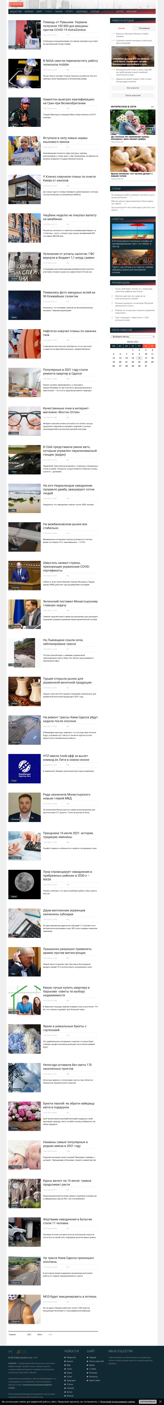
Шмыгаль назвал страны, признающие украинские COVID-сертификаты (66, 566)
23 (139, 362)
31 (146, 366)
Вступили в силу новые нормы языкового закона (65, 140)
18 (152, 358)
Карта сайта (94, 1380)
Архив (91, 1365)
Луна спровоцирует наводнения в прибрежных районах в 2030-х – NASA (67, 875)
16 (139, 358)
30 (139, 366)
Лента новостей (132, 95)
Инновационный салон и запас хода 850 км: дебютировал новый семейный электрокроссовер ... (134, 72)
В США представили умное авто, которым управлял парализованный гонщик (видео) (70, 450)
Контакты (93, 1377)
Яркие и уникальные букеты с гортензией (64, 1028)
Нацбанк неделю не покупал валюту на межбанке (69, 217)
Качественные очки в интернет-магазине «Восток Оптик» (66, 410)
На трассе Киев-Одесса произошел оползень (68, 1260)
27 (120, 366)
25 (152, 362)
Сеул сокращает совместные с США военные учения (131, 318)
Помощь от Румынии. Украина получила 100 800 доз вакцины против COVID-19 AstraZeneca (65, 26)
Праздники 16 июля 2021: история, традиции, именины (68, 835)
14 (126, 358)
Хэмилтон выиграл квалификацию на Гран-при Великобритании (68, 101)
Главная (92, 1357)
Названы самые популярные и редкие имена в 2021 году (65, 1144)
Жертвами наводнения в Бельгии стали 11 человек (67, 1221)
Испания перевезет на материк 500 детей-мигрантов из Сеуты (134, 304)
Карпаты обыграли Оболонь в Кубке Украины (132, 35)
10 (146, 354)
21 (126, 362)
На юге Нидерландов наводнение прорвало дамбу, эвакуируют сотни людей (68, 489)
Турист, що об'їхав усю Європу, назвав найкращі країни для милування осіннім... (132, 270)
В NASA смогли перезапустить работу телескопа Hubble (70, 62)
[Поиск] (142, 4)
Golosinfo (16, 4)
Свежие (121, 28)
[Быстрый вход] (151, 4)
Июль (40, 1335)
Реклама (93, 1373)
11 (152, 354)
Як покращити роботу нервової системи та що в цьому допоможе (133, 196)
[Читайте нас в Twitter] (119, 1370)
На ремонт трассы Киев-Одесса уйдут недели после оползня (70, 719)
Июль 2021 (133, 342)
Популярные (144, 28)
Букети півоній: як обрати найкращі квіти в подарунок (68, 1105)
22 (133, 362)
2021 (29, 1335)
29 (133, 366)
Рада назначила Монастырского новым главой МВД (66, 796)
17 (146, 358)
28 (126, 366)
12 (113, 358)
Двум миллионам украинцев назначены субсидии (64, 912)
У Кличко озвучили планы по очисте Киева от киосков (69, 178)
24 (146, 362)
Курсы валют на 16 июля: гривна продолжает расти (67, 1182)
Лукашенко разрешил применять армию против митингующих (67, 951)
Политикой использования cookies (117, 1402)
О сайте (92, 1369)
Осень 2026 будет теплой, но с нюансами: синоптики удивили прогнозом (133, 290)
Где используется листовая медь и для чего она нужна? (133, 208)
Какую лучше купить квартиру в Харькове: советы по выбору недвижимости (66, 991)
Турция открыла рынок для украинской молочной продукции (67, 680)
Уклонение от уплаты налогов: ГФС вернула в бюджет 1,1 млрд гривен (68, 255)
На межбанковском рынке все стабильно (65, 526)
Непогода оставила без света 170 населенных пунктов (67, 1066)
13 (120, 358)
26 (113, 366)
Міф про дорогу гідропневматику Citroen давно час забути (132, 202)
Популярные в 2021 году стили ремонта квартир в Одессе (65, 371)
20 (120, 362)
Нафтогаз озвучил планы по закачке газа (69, 333)
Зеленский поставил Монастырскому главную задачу (70, 603)
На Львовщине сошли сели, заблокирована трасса (63, 642)
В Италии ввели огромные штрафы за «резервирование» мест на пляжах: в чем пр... (132, 244)
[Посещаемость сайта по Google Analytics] (22, 1352)
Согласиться (147, 1402)
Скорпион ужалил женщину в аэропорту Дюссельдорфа (134, 41)
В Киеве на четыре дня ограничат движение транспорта (135, 311)
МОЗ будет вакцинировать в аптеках (69, 1296)
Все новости (133, 88)
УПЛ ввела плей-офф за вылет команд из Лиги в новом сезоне (66, 758)
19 (113, 362)
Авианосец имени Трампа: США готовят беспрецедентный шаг (134, 80)
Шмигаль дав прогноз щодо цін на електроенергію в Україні (130, 297)
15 (133, 358)
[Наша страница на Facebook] (111, 1370)
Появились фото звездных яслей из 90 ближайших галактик (69, 294)
